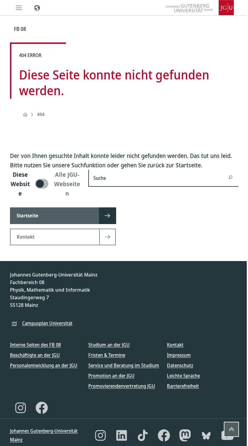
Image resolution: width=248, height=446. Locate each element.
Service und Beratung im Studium (123, 365)
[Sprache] (37, 7)
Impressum (179, 355)
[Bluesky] (206, 435)
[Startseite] (25, 114)
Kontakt (175, 344)
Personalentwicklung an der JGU (43, 365)
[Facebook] (42, 408)
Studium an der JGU (109, 344)
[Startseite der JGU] (199, 7)
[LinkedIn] (122, 435)
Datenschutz (180, 365)
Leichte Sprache (183, 375)
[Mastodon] (185, 435)
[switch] (45, 184)
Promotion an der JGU (111, 375)
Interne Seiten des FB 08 (35, 344)
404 (40, 114)
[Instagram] (21, 408)
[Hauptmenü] (19, 7)
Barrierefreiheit (183, 386)
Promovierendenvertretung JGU (121, 386)
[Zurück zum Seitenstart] (231, 429)
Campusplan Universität (47, 323)
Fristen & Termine (106, 355)
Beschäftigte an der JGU (35, 355)
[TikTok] (143, 435)
